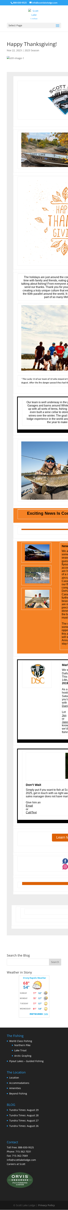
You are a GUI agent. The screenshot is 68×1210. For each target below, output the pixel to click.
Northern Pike (22, 1045)
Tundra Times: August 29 (24, 1110)
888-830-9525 (20, 2)
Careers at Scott (16, 1164)
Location (14, 1077)
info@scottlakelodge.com (21, 1159)
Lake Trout (20, 1050)
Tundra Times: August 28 (24, 1115)
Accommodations (19, 1083)
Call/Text (31, 812)
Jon (64, 715)
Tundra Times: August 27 (24, 1120)
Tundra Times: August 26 (24, 1126)
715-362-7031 (23, 1151)
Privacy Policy (46, 1205)
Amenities (15, 1088)
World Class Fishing (20, 1041)
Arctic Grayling (22, 1055)
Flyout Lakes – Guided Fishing (26, 1061)
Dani (65, 705)
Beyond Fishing (18, 1093)
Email (29, 805)
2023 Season (32, 50)
